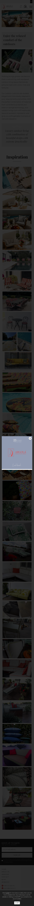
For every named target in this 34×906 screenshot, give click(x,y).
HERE (7, 893)
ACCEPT (17, 903)
